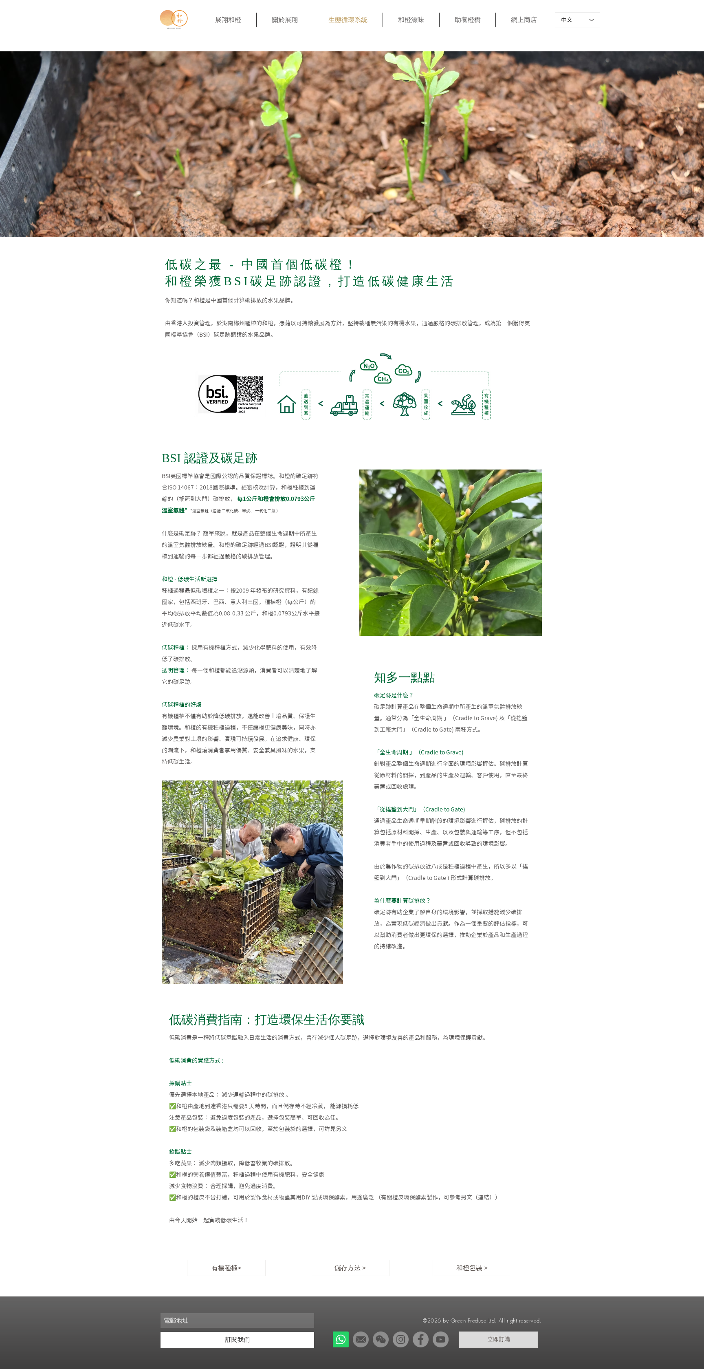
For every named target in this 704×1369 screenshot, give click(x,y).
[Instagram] (401, 1339)
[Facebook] (421, 1339)
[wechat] (381, 1339)
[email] (361, 1339)
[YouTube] (441, 1339)
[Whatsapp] (341, 1339)
